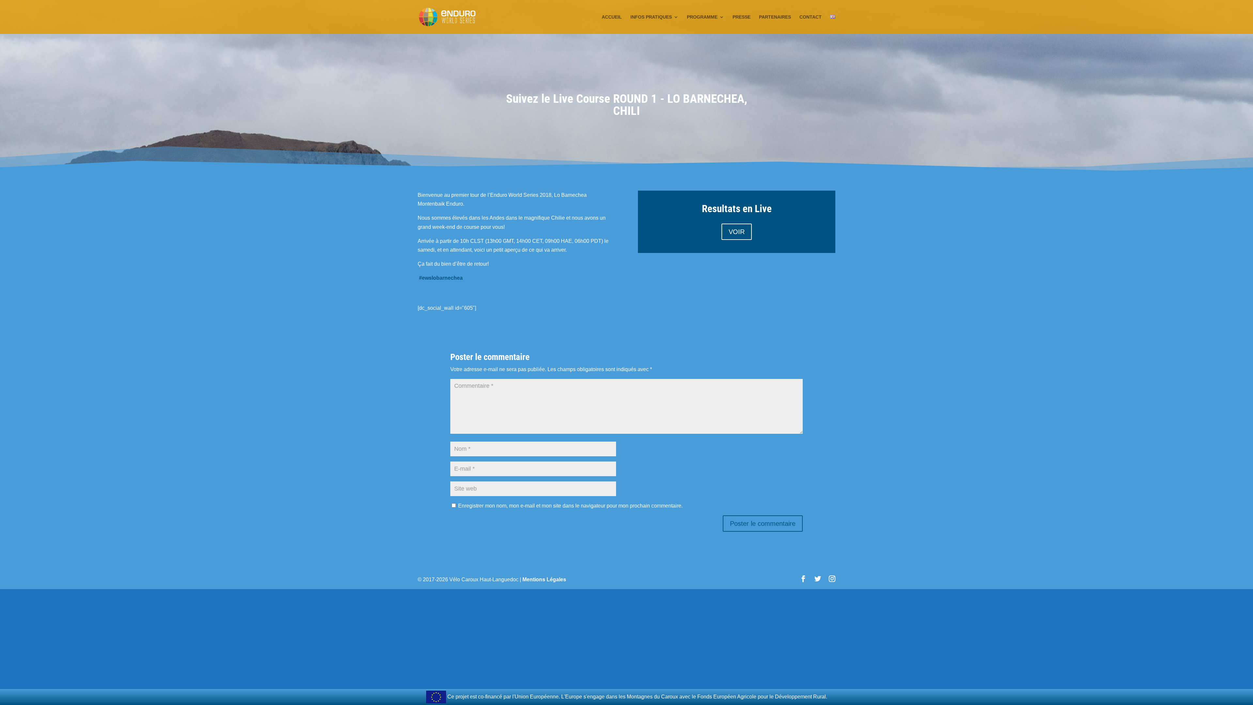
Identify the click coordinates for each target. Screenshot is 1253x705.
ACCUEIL (612, 17)
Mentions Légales (544, 579)
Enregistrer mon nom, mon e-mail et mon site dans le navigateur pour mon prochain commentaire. (570, 506)
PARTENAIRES (775, 17)
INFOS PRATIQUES (651, 17)
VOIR (737, 231)
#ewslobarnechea (441, 278)
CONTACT (810, 17)
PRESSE (741, 17)
